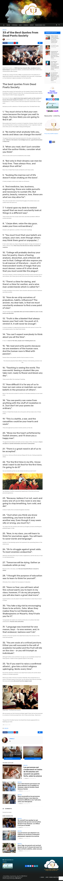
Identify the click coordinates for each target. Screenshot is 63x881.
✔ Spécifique (14, 25)
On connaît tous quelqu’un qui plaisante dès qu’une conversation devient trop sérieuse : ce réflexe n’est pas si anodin (29, 822)
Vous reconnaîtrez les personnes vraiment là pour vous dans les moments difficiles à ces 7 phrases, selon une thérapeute (29, 799)
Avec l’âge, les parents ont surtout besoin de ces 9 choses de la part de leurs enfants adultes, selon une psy (30, 847)
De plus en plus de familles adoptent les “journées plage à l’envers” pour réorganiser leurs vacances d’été (55, 39)
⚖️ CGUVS (42, 877)
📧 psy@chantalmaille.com (8, 859)
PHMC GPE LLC (24, 876)
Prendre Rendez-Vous (40, 25)
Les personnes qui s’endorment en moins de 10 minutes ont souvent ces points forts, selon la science (33, 771)
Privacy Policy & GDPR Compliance (51, 133)
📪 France (5, 861)
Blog (20, 25)
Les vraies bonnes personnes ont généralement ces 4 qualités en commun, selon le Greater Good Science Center (29, 786)
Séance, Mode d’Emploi (54, 877)
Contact (32, 25)
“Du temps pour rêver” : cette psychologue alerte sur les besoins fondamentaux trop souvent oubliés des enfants (55, 65)
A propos (26, 25)
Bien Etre (5, 29)
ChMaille (8, 39)
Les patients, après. (55, 45)
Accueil (8, 25)
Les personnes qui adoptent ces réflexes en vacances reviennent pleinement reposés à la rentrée (28, 834)
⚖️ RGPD (46, 877)
